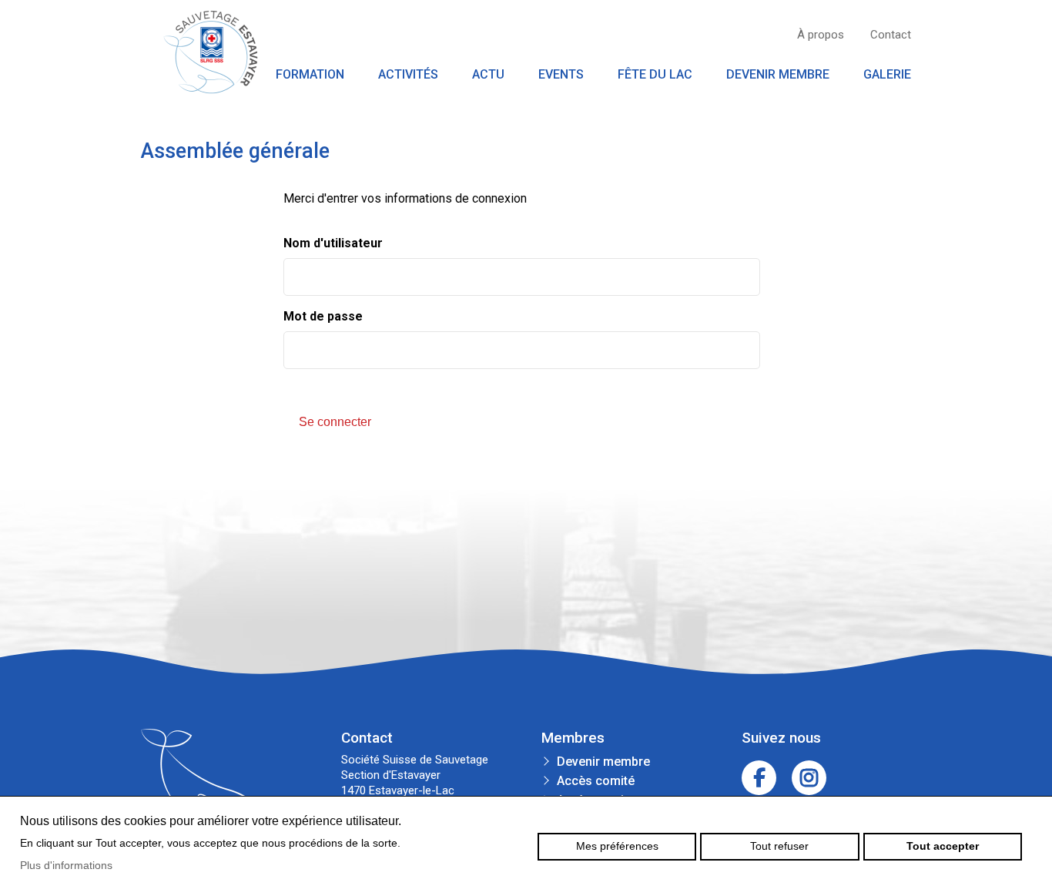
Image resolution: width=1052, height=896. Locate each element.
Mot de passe (323, 316)
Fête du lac (655, 74)
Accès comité (596, 781)
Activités (408, 74)
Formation (310, 74)
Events (561, 74)
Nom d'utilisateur (333, 243)
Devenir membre (777, 74)
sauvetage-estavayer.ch (210, 52)
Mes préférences (617, 846)
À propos (820, 35)
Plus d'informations (66, 865)
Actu (488, 74)
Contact (890, 35)
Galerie (887, 74)
